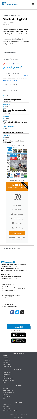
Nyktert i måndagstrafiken (12, 100)
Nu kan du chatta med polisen (13, 132)
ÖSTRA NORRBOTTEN (11, 15)
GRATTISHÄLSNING (8, 392)
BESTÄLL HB (6, 374)
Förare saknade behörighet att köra (15, 122)
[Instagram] (22, 312)
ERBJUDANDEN (7, 372)
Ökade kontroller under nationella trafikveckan (14, 111)
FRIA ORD (5, 388)
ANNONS (5, 394)
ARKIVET (5, 362)
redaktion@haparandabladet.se (10, 268)
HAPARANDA (6, 135)
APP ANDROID (7, 366)
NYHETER (5, 356)
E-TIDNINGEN (6, 360)
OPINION (5, 358)
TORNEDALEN (6, 104)
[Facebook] (12, 312)
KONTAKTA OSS (7, 404)
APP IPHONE (6, 364)
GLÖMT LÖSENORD (8, 380)
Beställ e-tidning (17, 233)
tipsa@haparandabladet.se (23, 75)
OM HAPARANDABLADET (10, 410)
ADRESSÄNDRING (8, 378)
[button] (33, 4)
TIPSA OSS (6, 406)
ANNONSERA (6, 408)
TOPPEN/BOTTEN (8, 390)
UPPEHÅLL (6, 376)
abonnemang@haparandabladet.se (11, 276)
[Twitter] (17, 312)
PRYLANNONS (7, 396)
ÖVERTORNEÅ (6, 94)
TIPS (4, 398)
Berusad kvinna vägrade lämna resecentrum (13, 141)
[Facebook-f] (18, 417)
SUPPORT (5, 382)
